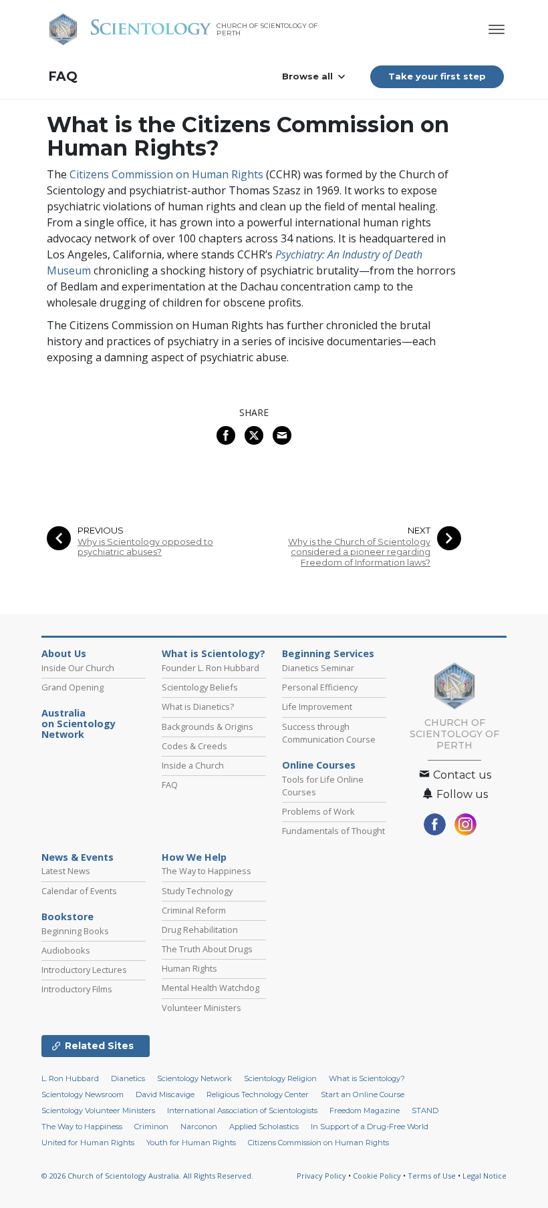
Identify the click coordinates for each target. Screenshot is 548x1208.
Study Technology (197, 891)
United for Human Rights (87, 1142)
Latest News (65, 871)
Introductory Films (76, 989)
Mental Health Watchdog (210, 988)
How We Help (194, 857)
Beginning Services (328, 653)
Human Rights (189, 968)
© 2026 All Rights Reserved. (147, 1176)
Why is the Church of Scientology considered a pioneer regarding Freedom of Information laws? (359, 552)
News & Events (77, 857)
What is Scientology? (213, 653)
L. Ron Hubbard (70, 1078)
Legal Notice (484, 1176)
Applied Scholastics (264, 1126)
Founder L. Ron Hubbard (210, 668)
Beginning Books (75, 931)
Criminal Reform (194, 910)
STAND (425, 1110)
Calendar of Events (79, 891)
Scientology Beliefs (200, 687)
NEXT (419, 530)
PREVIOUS (101, 530)
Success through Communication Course (329, 733)
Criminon (151, 1126)
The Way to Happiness (206, 871)
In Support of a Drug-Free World (369, 1126)
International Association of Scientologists (242, 1110)
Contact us (460, 775)
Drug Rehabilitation (200, 930)
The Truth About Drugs (207, 949)
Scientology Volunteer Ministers (98, 1110)
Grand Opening (72, 687)
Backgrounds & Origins (207, 727)
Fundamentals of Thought (333, 831)
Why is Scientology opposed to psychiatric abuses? (145, 547)
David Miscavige (165, 1094)
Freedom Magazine (364, 1110)
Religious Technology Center (258, 1094)
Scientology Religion (280, 1078)
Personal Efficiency (320, 687)
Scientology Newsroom (82, 1094)
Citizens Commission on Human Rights (166, 174)
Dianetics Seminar (318, 668)
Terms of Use (432, 1176)
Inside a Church (193, 765)
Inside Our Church (77, 668)
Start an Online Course (362, 1094)
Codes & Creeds (194, 746)
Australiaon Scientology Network (78, 724)
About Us (63, 653)
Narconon (198, 1126)
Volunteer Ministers (201, 1008)
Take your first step (437, 76)
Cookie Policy (377, 1176)
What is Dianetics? (198, 706)
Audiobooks (65, 950)
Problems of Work (318, 811)
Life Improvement (317, 706)
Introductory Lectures (84, 970)
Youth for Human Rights (191, 1142)
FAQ (63, 76)
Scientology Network (194, 1078)
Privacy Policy (321, 1176)
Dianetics (128, 1078)
